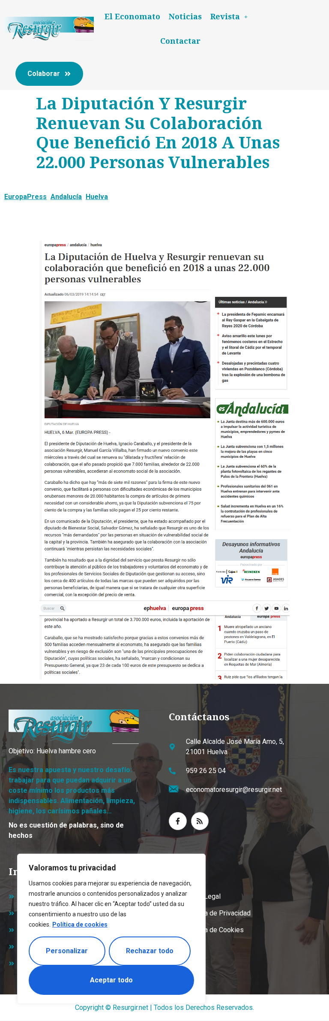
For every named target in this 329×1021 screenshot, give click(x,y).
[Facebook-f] (178, 821)
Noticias (185, 16)
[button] (229, 16)
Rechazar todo (149, 951)
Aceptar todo (111, 980)
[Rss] (200, 821)
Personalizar (67, 951)
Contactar (180, 41)
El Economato (132, 16)
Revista (225, 16)
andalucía (66, 197)
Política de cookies (80, 924)
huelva (97, 197)
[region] (111, 929)
